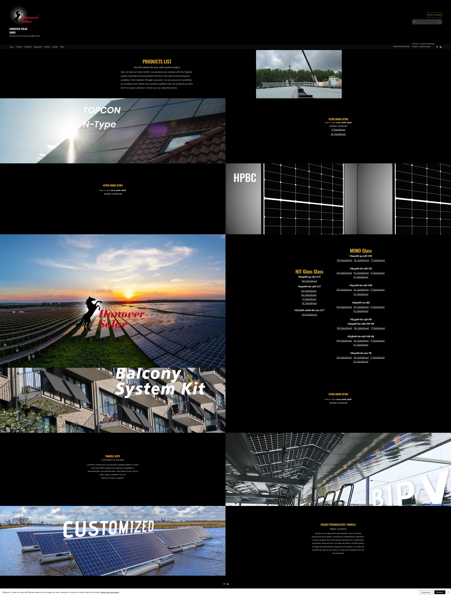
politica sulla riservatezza (110, 592)
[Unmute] (233, 95)
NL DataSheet (308, 295)
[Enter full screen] (368, 95)
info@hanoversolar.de (401, 46)
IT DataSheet (309, 299)
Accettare (439, 592)
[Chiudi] (448, 592)
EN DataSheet (309, 290)
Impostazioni (426, 592)
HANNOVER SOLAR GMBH (18, 30)
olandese (333, 403)
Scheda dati (342, 403)
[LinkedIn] (440, 47)
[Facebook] (437, 47)
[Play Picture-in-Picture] (364, 95)
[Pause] (229, 95)
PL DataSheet (309, 303)
